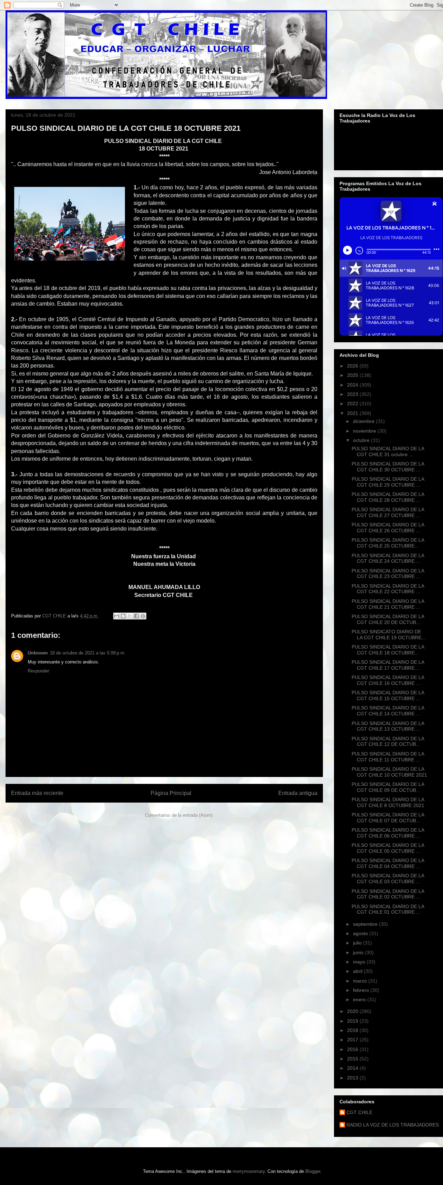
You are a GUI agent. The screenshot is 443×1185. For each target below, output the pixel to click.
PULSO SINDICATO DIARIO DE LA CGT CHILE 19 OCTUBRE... (389, 634)
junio (359, 952)
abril (358, 971)
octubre (362, 440)
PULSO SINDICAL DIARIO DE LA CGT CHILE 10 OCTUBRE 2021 (389, 772)
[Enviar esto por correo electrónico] (116, 616)
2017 (353, 1039)
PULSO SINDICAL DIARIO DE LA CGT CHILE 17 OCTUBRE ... (388, 665)
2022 (353, 403)
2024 (353, 385)
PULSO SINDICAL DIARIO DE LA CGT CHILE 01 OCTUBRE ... (388, 909)
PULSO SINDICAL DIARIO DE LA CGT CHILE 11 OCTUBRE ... (388, 756)
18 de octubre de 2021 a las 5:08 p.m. (88, 652)
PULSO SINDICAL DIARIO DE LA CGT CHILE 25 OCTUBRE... (388, 543)
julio (358, 943)
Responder (38, 670)
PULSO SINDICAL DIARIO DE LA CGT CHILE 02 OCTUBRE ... (388, 894)
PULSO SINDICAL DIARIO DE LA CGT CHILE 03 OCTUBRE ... (388, 878)
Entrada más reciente (37, 793)
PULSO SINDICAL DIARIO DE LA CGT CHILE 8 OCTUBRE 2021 (388, 802)
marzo (360, 981)
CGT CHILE (359, 1112)
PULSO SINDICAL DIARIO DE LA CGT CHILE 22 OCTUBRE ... (388, 589)
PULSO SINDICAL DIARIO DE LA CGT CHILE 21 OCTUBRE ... (388, 604)
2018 (353, 1030)
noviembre (365, 431)
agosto (361, 933)
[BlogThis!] (123, 616)
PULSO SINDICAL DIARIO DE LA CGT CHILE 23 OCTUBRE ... (388, 573)
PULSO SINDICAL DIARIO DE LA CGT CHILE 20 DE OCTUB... (388, 619)
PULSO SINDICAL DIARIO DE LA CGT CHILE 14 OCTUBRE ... (388, 710)
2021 (353, 413)
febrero (361, 990)
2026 (353, 366)
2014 (353, 1068)
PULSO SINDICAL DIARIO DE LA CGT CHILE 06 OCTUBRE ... (388, 833)
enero (360, 999)
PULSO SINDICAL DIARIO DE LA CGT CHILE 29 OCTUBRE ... (388, 482)
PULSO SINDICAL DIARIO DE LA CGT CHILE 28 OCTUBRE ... (388, 497)
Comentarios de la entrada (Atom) (179, 815)
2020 (353, 1011)
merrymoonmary (249, 1171)
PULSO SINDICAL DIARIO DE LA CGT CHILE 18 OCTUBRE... (388, 649)
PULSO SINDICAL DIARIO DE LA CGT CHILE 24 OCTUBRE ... (388, 558)
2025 (353, 375)
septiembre (366, 924)
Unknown (38, 652)
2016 (353, 1049)
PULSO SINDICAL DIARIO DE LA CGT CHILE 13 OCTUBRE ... (388, 726)
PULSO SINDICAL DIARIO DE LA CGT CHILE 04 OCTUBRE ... (388, 863)
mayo (360, 962)
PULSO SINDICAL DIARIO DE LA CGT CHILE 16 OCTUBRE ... (388, 680)
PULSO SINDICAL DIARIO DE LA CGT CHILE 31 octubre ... (388, 451)
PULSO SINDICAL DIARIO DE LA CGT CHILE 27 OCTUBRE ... (388, 512)
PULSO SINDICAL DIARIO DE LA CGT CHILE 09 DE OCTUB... (388, 787)
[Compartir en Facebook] (136, 616)
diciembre (364, 421)
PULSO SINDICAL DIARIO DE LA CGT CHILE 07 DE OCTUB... (388, 817)
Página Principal (171, 793)
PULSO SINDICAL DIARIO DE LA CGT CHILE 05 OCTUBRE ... (388, 848)
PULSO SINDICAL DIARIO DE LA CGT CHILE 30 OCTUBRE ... (388, 466)
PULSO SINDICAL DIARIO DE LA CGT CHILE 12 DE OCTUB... (388, 741)
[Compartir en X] (129, 616)
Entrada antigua (297, 793)
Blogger (312, 1171)
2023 (353, 394)
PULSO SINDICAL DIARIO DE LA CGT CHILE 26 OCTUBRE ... (388, 527)
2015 (353, 1058)
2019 (353, 1021)
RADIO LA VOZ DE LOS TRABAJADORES (392, 1125)
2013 (353, 1077)
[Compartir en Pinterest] (142, 616)
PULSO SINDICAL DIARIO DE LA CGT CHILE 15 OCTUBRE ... (388, 695)
